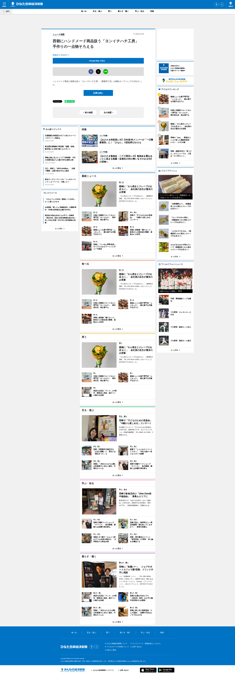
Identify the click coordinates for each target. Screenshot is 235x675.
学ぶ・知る (139, 11)
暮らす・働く (123, 11)
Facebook (216, 4)
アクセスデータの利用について (118, 647)
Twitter (222, 4)
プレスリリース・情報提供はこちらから (146, 643)
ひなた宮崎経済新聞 (27, 4)
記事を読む (98, 93)
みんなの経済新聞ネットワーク (73, 670)
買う (110, 11)
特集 (152, 11)
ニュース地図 (59, 34)
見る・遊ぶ (97, 11)
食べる (84, 11)
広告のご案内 (111, 650)
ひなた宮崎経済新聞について (117, 643)
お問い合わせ (137, 647)
